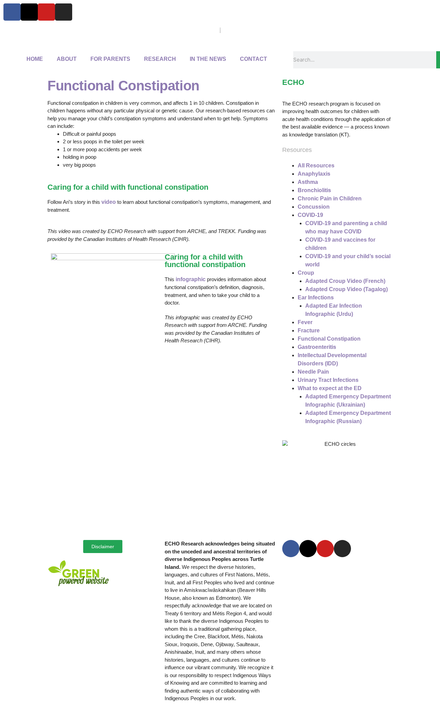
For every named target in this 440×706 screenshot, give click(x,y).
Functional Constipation (329, 339)
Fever (305, 322)
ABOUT (67, 59)
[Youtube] (46, 12)
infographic (191, 279)
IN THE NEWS (208, 59)
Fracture (309, 330)
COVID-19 (310, 215)
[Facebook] (12, 12)
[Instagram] (63, 12)
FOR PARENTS (110, 59)
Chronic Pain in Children (330, 198)
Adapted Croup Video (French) (345, 281)
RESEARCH (160, 59)
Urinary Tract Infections (328, 380)
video (109, 202)
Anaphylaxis (314, 174)
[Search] (438, 59)
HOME (34, 59)
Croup (306, 273)
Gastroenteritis (317, 347)
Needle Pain (313, 372)
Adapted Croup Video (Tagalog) (346, 289)
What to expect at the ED (330, 388)
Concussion (314, 207)
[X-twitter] (29, 12)
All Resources (316, 165)
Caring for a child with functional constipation (205, 261)
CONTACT (253, 59)
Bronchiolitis (314, 190)
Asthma (308, 182)
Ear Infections (316, 297)
